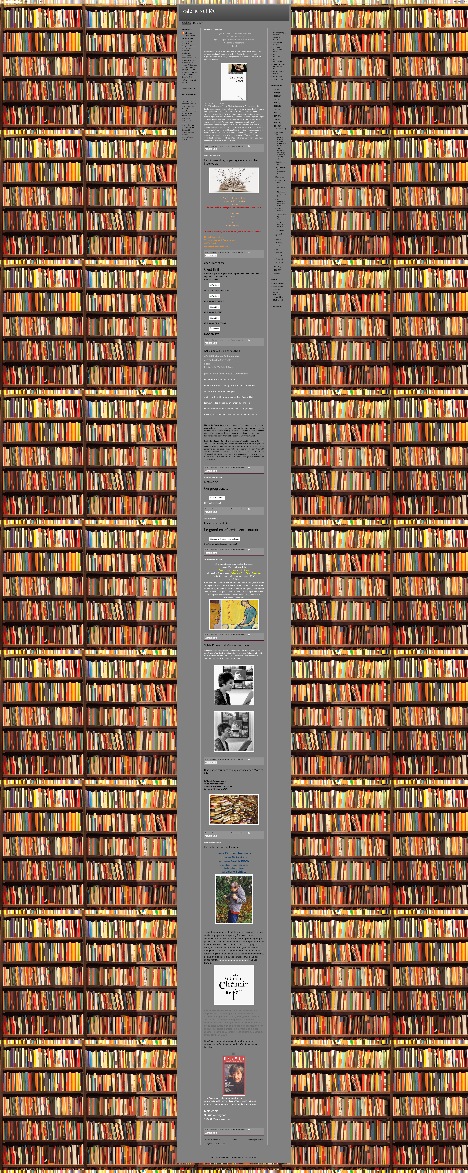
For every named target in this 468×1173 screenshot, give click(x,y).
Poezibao (276, 289)
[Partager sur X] (211, 149)
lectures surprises (276, 55)
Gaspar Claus (278, 297)
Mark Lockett (278, 300)
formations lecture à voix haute (278, 50)
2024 (276, 93)
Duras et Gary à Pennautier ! (222, 350)
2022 (276, 99)
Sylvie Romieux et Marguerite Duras (226, 645)
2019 (276, 109)
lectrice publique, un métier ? (279, 34)
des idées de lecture (277, 39)
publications (277, 76)
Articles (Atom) (220, 1144)
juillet (278, 243)
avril (277, 253)
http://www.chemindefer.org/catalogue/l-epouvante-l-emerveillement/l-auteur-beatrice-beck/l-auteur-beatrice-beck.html (231, 1044)
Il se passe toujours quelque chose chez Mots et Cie (280, 214)
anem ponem (278, 286)
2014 (276, 126)
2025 (276, 89)
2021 (276, 103)
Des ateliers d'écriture (277, 44)
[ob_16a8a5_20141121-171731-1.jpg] (214, 296)
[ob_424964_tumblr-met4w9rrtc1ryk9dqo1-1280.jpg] (224, 539)
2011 (275, 273)
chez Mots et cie (214, 262)
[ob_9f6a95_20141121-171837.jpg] (214, 329)
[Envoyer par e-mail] (206, 149)
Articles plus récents (212, 1140)
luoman (240, 1157)
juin (277, 246)
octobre (279, 230)
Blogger (254, 1157)
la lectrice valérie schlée (190, 34)
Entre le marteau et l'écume (221, 847)
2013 (276, 267)
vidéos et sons (278, 79)
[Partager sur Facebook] (213, 149)
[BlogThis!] (208, 149)
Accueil (234, 1140)
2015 (276, 123)
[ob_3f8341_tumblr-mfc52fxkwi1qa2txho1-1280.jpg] (217, 498)
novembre (279, 132)
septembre (280, 234)
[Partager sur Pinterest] (215, 149)
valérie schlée (199, 11)
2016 (276, 119)
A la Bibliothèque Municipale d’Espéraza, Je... (280, 191)
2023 (276, 96)
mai (277, 249)
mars (278, 256)
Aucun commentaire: (238, 146)
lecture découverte (277, 60)
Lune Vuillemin (278, 283)
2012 (276, 270)
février (278, 259)
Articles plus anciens (255, 1140)
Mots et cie (211, 482)
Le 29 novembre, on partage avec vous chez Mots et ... (280, 154)
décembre (280, 129)
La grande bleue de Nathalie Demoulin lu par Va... (280, 141)
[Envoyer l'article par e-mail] (248, 146)
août (278, 239)
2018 (276, 113)
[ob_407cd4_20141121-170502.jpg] (214, 285)
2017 (276, 116)
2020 (276, 106)
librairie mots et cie (216, 523)
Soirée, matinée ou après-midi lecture (279, 66)
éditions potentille (276, 293)
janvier (278, 262)
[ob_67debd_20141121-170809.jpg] (214, 318)
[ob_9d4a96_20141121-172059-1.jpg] (214, 307)
